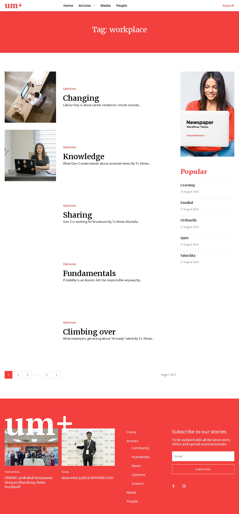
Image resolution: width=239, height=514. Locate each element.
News (65, 472)
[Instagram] (184, 486)
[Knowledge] (30, 155)
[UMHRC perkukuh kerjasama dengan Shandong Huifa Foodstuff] (31, 447)
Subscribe (203, 469)
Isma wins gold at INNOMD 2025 (88, 478)
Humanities (12, 472)
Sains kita (187, 256)
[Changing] (30, 97)
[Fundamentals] (30, 272)
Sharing (77, 215)
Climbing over (89, 332)
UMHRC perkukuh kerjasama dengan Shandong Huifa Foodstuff (28, 482)
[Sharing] (30, 214)
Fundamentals (89, 273)
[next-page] (56, 375)
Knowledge (83, 156)
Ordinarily (188, 220)
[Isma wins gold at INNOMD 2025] (88, 447)
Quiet (184, 238)
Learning (187, 185)
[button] (228, 6)
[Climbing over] (30, 330)
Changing (81, 98)
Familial (186, 203)
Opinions (69, 88)
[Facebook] (173, 486)
